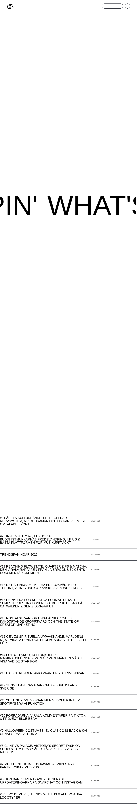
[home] (10, 6)
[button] (127, 6)
